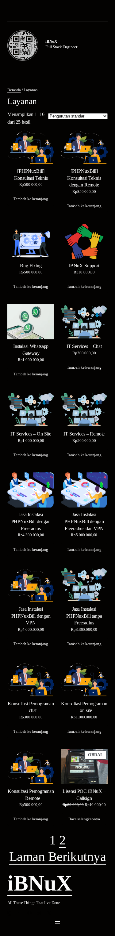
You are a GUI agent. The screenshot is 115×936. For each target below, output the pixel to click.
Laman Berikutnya (57, 856)
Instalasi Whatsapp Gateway (30, 350)
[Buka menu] (57, 922)
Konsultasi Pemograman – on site (84, 707)
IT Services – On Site (30, 434)
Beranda (14, 90)
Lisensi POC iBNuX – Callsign (84, 795)
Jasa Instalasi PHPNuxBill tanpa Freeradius (84, 616)
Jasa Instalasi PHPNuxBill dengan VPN (31, 616)
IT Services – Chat (84, 346)
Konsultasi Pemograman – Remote (31, 795)
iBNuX (51, 41)
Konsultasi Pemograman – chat (31, 707)
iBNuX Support (84, 266)
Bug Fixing (30, 266)
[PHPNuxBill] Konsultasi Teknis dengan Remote (84, 178)
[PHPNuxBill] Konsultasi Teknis (31, 174)
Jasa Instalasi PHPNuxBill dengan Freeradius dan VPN (84, 521)
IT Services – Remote (84, 434)
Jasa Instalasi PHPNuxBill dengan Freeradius (31, 521)
